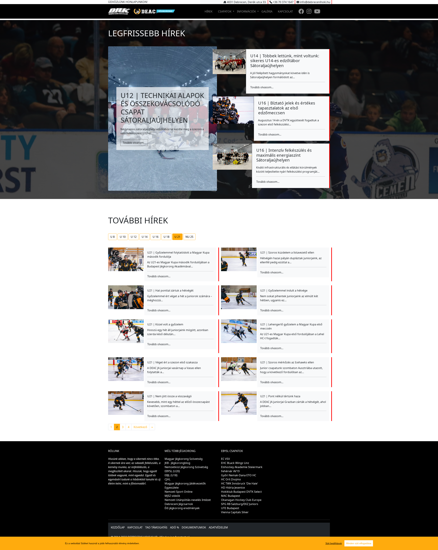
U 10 (123, 237)
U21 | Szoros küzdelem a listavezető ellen (287, 252)
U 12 (134, 237)
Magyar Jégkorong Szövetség (184, 459)
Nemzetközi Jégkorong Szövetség (186, 467)
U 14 (144, 237)
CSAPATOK (225, 11)
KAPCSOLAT (285, 11)
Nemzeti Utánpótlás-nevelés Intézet (188, 500)
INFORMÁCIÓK (247, 11)
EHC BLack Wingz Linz (235, 463)
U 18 (166, 237)
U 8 (112, 237)
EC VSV (225, 459)
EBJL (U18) (171, 475)
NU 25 (189, 237)
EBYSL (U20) (172, 471)
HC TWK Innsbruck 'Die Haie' (239, 483)
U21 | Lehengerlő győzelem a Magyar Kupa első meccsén (291, 326)
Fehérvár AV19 (230, 471)
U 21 (177, 237)
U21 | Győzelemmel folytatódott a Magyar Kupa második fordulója (178, 254)
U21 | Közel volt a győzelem (165, 324)
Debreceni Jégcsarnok (179, 504)
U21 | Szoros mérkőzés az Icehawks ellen (287, 362)
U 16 (155, 237)
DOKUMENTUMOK (194, 527)
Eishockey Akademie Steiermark (241, 467)
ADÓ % (174, 527)
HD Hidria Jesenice (233, 487)
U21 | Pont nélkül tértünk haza (280, 396)
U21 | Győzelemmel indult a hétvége (283, 290)
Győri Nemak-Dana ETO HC (238, 475)
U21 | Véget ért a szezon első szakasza (172, 362)
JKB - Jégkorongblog (177, 463)
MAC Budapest (230, 496)
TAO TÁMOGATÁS (156, 527)
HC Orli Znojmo (231, 479)
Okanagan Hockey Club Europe (241, 500)
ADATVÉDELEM (218, 527)
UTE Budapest (230, 508)
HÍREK (208, 11)
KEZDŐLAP (118, 527)
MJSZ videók (172, 496)
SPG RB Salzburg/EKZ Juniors (239, 504)
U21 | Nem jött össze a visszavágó (169, 396)
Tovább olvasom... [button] (134, 143)
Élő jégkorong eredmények (182, 508)
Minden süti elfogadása (358, 543)
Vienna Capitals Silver (235, 512)
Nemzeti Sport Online (178, 492)
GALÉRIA (266, 11)
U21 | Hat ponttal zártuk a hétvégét (170, 290)
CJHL (167, 479)
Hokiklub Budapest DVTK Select (241, 492)
